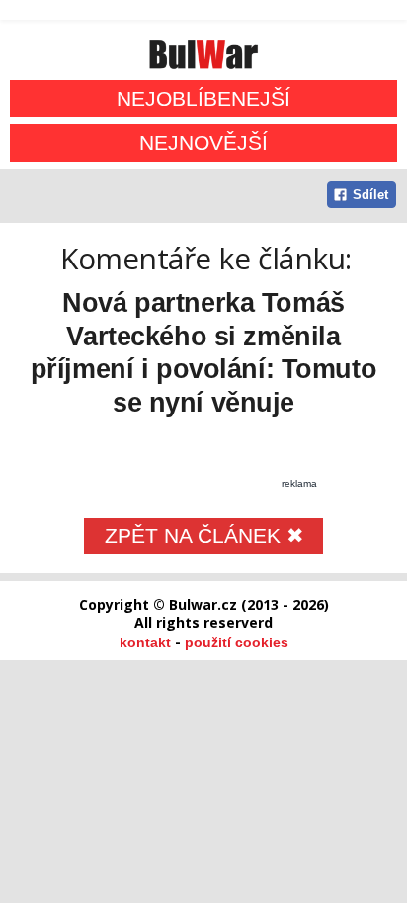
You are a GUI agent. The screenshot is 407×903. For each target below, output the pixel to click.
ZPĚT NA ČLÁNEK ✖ (204, 535)
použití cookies (236, 642)
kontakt (145, 642)
